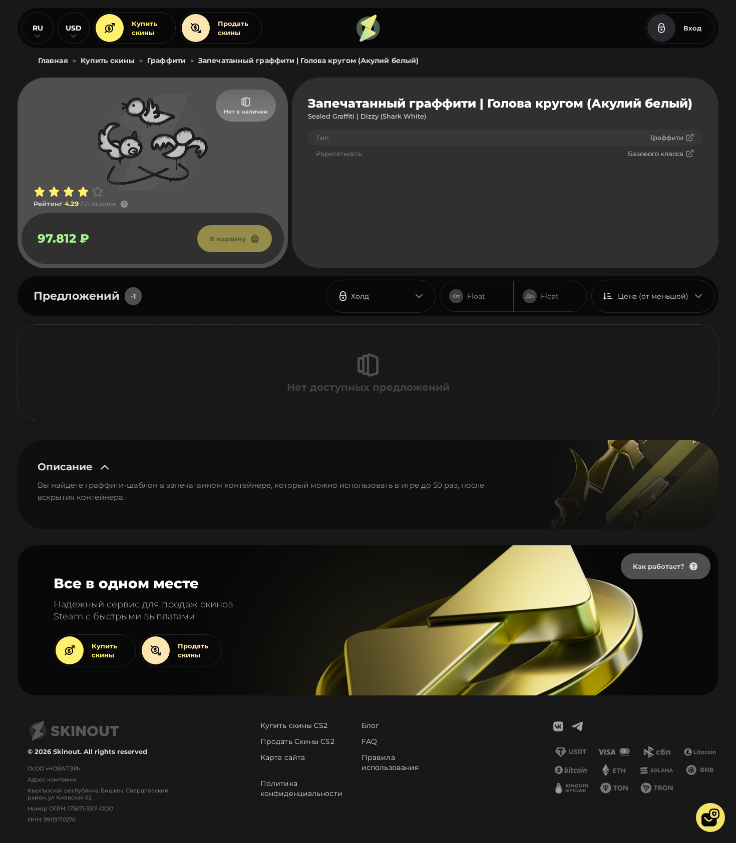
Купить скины (144, 28)
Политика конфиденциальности (301, 788)
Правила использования (390, 762)
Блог (370, 725)
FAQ (369, 741)
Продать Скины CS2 (297, 741)
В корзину (227, 239)
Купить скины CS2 (294, 725)
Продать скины (233, 28)
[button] (710, 817)
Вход (692, 28)
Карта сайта (282, 757)
